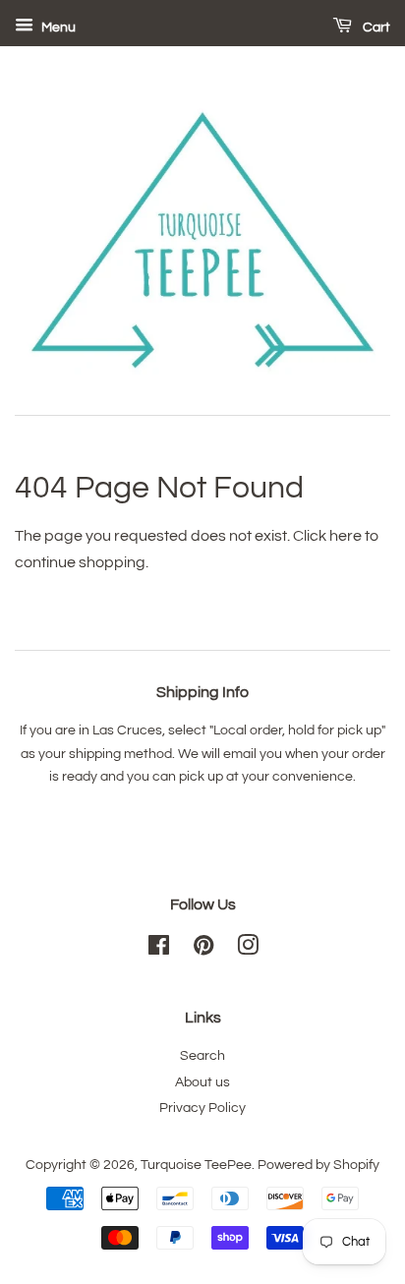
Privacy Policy (202, 1108)
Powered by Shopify (318, 1165)
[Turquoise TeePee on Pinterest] (203, 950)
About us (202, 1082)
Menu (57, 27)
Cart (375, 27)
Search (202, 1056)
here (345, 536)
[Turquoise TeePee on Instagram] (248, 950)
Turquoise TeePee (196, 1165)
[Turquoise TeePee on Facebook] (158, 950)
